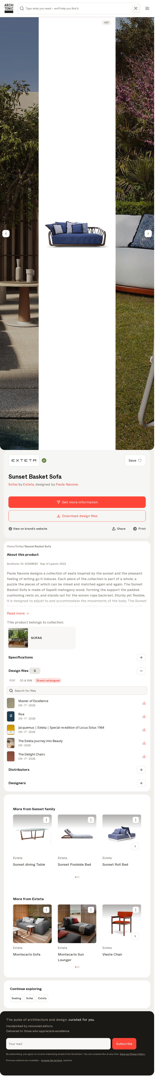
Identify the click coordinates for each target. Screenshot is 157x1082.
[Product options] (46, 820)
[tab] (12, 680)
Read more (16, 613)
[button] (75, 966)
